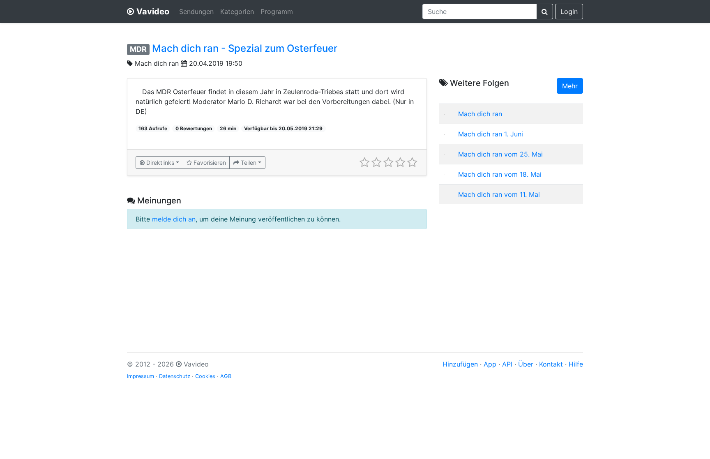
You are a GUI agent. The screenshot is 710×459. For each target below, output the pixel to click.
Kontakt (551, 364)
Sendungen (196, 11)
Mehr (570, 86)
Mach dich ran (157, 63)
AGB (225, 376)
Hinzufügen (460, 364)
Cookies (205, 376)
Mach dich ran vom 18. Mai (500, 174)
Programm (276, 11)
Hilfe (576, 364)
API (507, 364)
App (490, 364)
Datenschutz (174, 376)
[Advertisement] (511, 268)
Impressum (140, 376)
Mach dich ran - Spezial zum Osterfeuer (244, 48)
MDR (138, 49)
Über (525, 364)
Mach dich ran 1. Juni (490, 134)
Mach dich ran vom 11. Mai (499, 194)
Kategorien (237, 11)
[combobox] (479, 11)
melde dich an (174, 219)
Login (569, 11)
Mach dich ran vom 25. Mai (500, 154)
